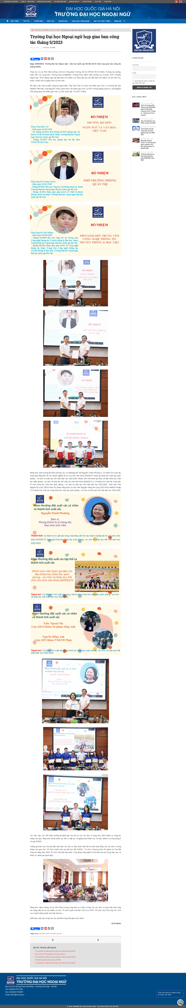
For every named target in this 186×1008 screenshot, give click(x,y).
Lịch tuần (98, 1)
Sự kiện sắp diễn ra (148, 127)
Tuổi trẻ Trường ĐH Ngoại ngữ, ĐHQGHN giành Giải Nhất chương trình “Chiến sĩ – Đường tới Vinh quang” (148, 110)
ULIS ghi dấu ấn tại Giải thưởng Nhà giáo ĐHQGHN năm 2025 (147, 157)
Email (134, 73)
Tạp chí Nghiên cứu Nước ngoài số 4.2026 (148, 122)
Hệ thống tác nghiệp (11, 1)
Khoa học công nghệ (80, 21)
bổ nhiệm (53, 933)
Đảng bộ (117, 21)
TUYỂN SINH (38, 21)
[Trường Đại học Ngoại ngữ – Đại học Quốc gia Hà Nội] (93, 11)
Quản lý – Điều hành (27, 1)
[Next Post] (98, 940)
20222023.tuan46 (44, 933)
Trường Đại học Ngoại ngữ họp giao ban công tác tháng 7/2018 (55, 957)
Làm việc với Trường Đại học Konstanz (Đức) (50, 954)
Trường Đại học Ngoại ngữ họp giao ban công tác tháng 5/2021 (55, 963)
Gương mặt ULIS (147, 138)
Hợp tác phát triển (102, 21)
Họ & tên (135, 65)
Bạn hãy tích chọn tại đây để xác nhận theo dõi (143, 82)
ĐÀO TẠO (50, 21)
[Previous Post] (53, 940)
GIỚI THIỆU (15, 21)
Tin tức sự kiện (54, 30)
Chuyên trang (87, 1)
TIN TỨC (26, 21)
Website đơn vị (74, 1)
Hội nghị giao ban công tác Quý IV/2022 (48, 960)
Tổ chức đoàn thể (60, 1)
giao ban (59, 933)
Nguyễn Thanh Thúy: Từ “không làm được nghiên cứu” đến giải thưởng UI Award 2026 (148, 144)
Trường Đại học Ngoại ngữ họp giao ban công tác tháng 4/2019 (55, 951)
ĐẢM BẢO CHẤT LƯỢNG (44, 1)
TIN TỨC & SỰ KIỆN (41, 30)
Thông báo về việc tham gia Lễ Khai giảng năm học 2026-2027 (148, 131)
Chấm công (108, 1)
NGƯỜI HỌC (63, 21)
